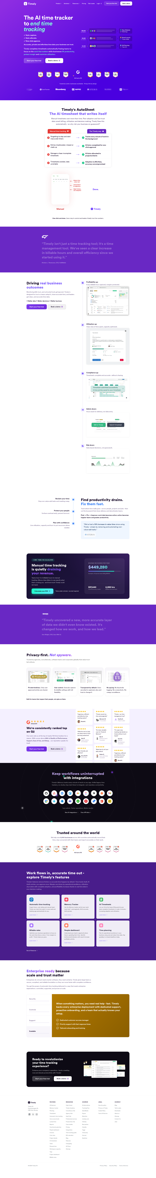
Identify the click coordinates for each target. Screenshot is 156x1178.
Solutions (66, 3)
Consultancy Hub (70, 1110)
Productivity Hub (70, 1121)
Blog (67, 1138)
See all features (31, 950)
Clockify (84, 1127)
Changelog (69, 1143)
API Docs (68, 1146)
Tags (51, 1152)
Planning (52, 1110)
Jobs (116, 1121)
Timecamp (85, 1132)
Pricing (84, 3)
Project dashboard (54, 1154)
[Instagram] (36, 1114)
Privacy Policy (103, 1165)
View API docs (85, 812)
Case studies (69, 1124)
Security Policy (113, 1165)
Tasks (51, 1143)
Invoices (52, 1132)
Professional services (71, 1119)
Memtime (84, 1116)
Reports (52, 1124)
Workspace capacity (55, 1149)
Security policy (102, 1105)
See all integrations (71, 812)
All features (53, 1105)
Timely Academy (70, 1108)
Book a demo (126, 3)
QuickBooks (85, 1110)
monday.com (85, 1119)
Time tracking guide (71, 1132)
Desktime (84, 1138)
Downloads (117, 1110)
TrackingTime (85, 1108)
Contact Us (118, 1119)
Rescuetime (85, 1124)
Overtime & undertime (55, 1127)
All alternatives (86, 1105)
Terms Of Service (102, 1113)
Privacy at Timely (103, 1108)
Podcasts (68, 1141)
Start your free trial (111, 3)
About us (117, 1113)
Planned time (53, 1146)
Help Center (69, 1105)
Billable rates (53, 1157)
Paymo (84, 1113)
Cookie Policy (101, 1110)
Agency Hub (69, 1113)
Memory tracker (54, 1108)
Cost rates (52, 1135)
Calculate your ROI (41, 591)
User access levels (54, 1119)
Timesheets (53, 1113)
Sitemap (68, 1149)
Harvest (84, 1135)
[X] (33, 1114)
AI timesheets (53, 1141)
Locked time (53, 1121)
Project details (53, 1138)
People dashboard (54, 1130)
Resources (75, 3)
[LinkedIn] (29, 1114)
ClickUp (84, 1121)
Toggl (83, 1130)
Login (98, 3)
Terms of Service (123, 1165)
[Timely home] (30, 3)
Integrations (69, 1130)
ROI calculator (69, 1135)
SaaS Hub (68, 1116)
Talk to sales (91, 3)
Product (58, 3)
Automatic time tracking (56, 1116)
